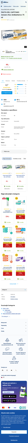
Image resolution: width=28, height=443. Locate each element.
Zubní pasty (23, 6)
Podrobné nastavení (14, 436)
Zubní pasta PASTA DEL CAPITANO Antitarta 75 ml (7, 176)
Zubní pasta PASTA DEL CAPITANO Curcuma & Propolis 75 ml (20, 176)
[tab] (3, 80)
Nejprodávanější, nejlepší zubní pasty (11, 313)
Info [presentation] (3, 80)
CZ (3, 377)
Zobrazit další (13, 283)
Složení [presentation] (13, 80)
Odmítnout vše (14, 440)
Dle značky (8, 312)
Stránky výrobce (14, 299)
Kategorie (4, 289)
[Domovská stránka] (1, 6)
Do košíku (8, 222)
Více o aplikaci (7, 392)
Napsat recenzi (7, 92)
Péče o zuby (16, 6)
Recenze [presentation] (8, 80)
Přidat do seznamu (6, 74)
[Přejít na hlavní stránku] (4, 2)
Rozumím (14, 432)
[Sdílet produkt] (26, 12)
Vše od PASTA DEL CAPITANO (8, 9)
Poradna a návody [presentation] (21, 80)
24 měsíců (13, 296)
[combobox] (14, 51)
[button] (14, 323)
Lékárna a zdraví (7, 6)
